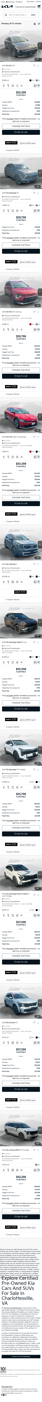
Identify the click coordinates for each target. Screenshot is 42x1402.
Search (33, 15)
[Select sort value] (38, 24)
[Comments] (35, 85)
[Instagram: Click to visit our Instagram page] (5, 1395)
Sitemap (22, 1389)
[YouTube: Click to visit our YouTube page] (3, 1395)
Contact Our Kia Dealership (21, 1356)
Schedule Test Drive (21, 126)
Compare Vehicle (12, 150)
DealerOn (16, 1389)
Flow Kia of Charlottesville (12, 1308)
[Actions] (38, 66)
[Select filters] (34, 23)
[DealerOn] (7, 1387)
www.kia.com (18, 1393)
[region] (21, 108)
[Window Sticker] (38, 85)
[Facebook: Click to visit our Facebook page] (1, 1395)
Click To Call (21, 132)
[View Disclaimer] (22, 85)
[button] (3, 2)
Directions (11, 2)
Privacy (28, 1389)
